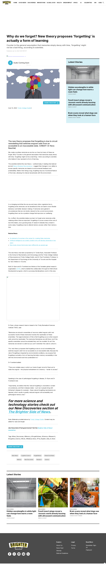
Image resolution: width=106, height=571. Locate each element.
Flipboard (89, 550)
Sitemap (58, 550)
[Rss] (28, 554)
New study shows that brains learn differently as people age (29, 245)
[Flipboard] (23, 554)
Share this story (50, 102)
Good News (22, 2)
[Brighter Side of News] (6, 2)
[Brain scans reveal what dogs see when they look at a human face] (84, 492)
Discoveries (32, 2)
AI (80, 2)
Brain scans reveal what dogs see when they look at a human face (82, 114)
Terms (73, 548)
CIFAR (18, 269)
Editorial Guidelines (62, 553)
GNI (95, 2)
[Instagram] (14, 554)
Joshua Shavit (72, 94)
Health (59, 2)
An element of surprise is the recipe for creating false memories (30, 238)
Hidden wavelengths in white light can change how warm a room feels (80, 89)
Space (75, 2)
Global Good (51, 2)
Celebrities (88, 2)
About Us (59, 545)
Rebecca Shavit (72, 107)
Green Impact (67, 2)
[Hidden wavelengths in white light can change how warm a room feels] (21, 492)
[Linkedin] (19, 554)
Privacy (73, 545)
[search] (103, 2)
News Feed (59, 548)
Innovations (41, 2)
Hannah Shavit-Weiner (74, 117)
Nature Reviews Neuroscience (22, 166)
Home (15, 2)
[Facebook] (9, 554)
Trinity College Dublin (24, 108)
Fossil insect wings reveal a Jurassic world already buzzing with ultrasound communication (82, 102)
